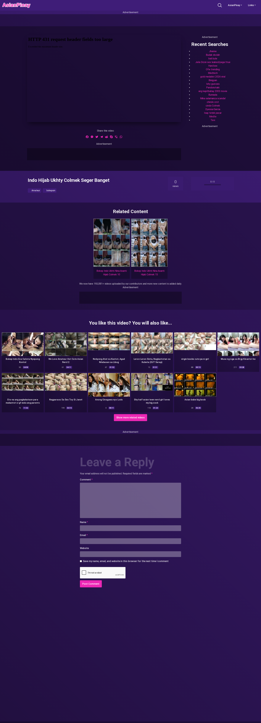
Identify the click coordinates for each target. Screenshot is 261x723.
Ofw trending (213, 69)
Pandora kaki (212, 87)
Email (84, 535)
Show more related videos (130, 417)
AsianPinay (234, 5)
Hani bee (212, 65)
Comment (86, 479)
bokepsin (50, 190)
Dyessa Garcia (212, 109)
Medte (212, 116)
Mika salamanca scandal (212, 98)
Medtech (213, 73)
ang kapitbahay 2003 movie (212, 91)
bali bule (212, 58)
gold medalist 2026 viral (212, 76)
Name (84, 522)
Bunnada (212, 94)
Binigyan (213, 80)
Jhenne (213, 51)
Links (251, 5)
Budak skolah (213, 54)
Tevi (213, 120)
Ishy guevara (212, 83)
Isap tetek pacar (213, 112)
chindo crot (213, 102)
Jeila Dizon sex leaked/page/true (212, 62)
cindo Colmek (213, 105)
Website (84, 548)
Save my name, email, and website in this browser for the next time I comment (126, 561)
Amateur (35, 190)
